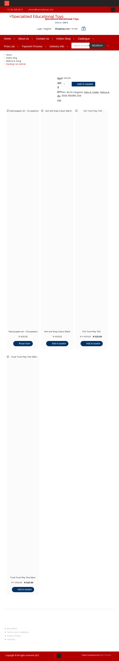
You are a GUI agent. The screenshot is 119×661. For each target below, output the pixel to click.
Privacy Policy (14, 635)
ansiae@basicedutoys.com (40, 9)
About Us (23, 38)
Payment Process (32, 46)
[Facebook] (113, 10)
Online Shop (63, 38)
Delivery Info (57, 46)
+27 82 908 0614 (15, 9)
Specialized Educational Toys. (62, 19)
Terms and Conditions (18, 632)
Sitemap (11, 639)
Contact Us (42, 38)
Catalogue (84, 38)
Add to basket (85, 84)
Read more (24, 343)
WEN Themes (105, 655)
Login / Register (44, 28)
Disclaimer (12, 628)
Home (7, 38)
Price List (9, 46)
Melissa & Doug (13, 61)
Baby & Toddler (91, 92)
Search (97, 45)
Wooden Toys (74, 95)
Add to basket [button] (59, 343)
